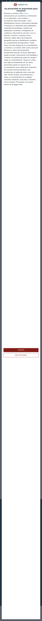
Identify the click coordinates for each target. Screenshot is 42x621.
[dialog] (21, 310)
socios (26, 13)
